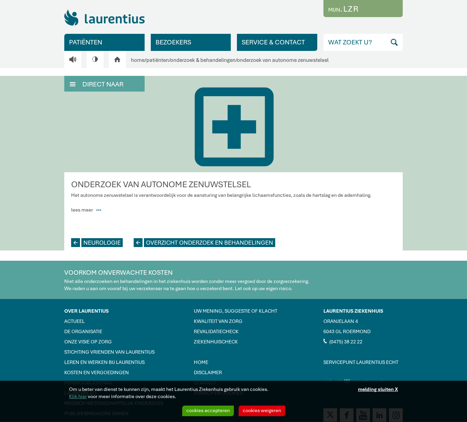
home (138, 60)
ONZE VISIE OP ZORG (88, 342)
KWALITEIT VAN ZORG (218, 321)
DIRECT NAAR (96, 84)
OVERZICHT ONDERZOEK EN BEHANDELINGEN (204, 242)
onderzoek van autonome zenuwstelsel (283, 60)
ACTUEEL (74, 321)
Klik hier (78, 396)
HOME (201, 362)
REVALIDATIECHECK (216, 331)
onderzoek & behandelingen (203, 60)
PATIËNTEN (85, 42)
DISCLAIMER (208, 372)
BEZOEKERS (173, 42)
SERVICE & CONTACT (273, 42)
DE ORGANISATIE (83, 331)
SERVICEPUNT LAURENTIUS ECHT (360, 362)
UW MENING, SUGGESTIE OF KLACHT (235, 311)
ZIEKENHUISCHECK (216, 342)
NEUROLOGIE (97, 242)
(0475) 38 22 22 (342, 341)
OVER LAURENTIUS (86, 311)
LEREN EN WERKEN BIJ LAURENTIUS (104, 362)
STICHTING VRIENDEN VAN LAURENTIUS (109, 352)
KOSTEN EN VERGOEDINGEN (96, 372)
